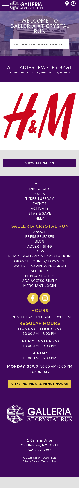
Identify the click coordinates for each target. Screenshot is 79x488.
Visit (39, 183)
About (39, 231)
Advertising (39, 246)
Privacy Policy (39, 275)
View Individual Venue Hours (39, 383)
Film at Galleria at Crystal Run (39, 256)
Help (39, 218)
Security (39, 270)
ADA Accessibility (39, 280)
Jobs (39, 251)
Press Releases (39, 236)
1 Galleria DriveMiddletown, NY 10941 (39, 442)
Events (40, 203)
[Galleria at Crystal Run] (39, 414)
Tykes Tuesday (39, 198)
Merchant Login (39, 285)
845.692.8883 (39, 450)
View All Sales (39, 163)
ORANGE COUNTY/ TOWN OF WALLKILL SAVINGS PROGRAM (39, 263)
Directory (39, 188)
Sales (39, 193)
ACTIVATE (39, 208)
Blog (39, 241)
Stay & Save (39, 213)
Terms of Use (49, 461)
